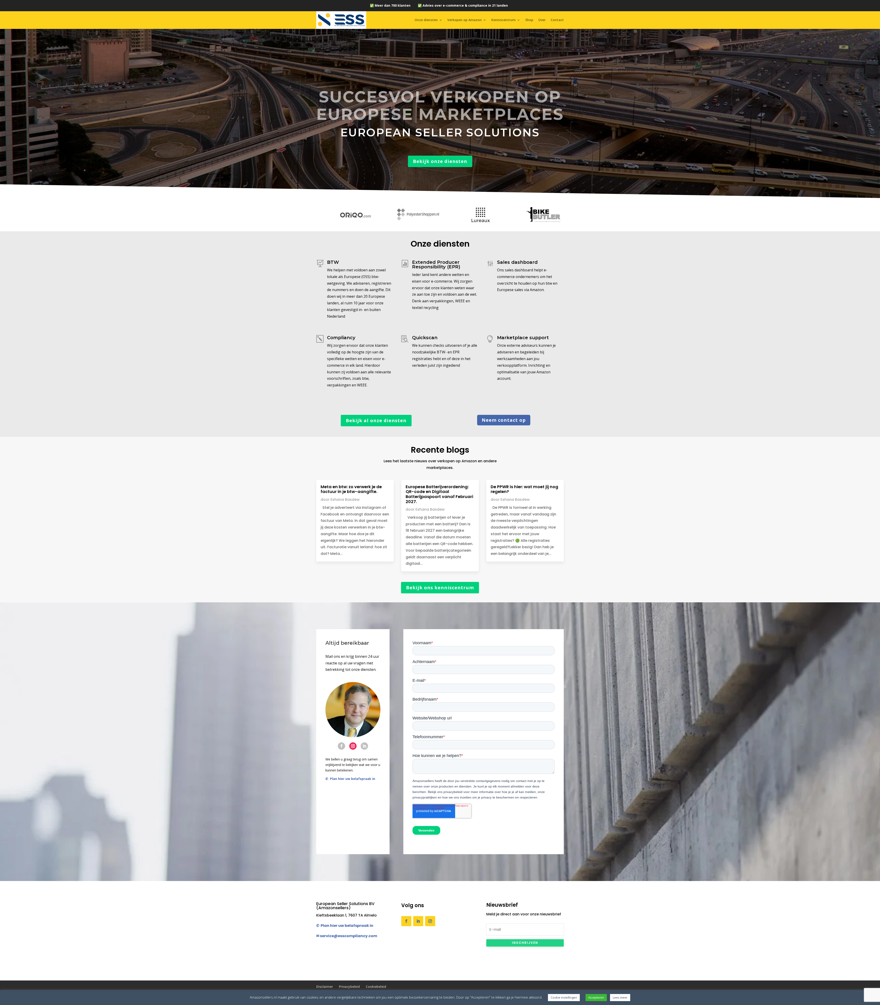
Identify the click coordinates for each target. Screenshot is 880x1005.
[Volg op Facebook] (341, 746)
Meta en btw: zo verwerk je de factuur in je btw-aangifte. (351, 489)
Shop (529, 20)
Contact (557, 20)
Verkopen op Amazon (464, 20)
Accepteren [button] (596, 997)
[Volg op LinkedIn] (364, 746)
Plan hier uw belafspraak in (351, 778)
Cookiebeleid (376, 986)
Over (542, 20)
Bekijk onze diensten (440, 161)
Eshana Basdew (345, 499)
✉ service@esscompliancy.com (346, 936)
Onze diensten (426, 20)
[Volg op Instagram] (353, 746)
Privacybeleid (349, 986)
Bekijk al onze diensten (376, 420)
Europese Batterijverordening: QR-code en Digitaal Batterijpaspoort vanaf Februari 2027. (439, 494)
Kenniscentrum (503, 20)
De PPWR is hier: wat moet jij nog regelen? (524, 489)
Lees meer (620, 997)
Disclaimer (324, 986)
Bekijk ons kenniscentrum (440, 587)
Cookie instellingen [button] (564, 997)
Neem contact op (504, 420)
